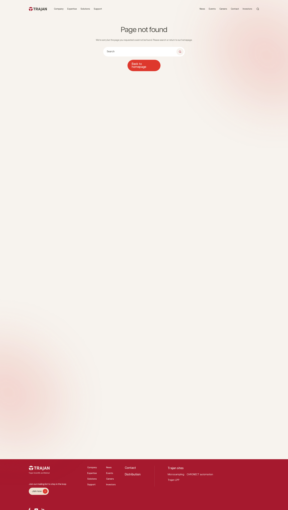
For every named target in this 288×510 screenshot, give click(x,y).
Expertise (72, 9)
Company (59, 9)
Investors (247, 9)
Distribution (133, 474)
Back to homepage (139, 65)
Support (98, 9)
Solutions (85, 9)
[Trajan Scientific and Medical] (38, 9)
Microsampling (176, 474)
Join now (37, 491)
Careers (223, 9)
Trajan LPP (174, 480)
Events (212, 9)
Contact (235, 9)
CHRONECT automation (200, 474)
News (202, 9)
